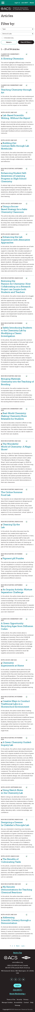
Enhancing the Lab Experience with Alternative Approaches (15, 240)
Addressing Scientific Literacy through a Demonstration (16, 920)
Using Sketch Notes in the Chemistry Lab (12, 791)
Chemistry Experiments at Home (12, 664)
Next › (18, 946)
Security (19, 999)
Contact (26, 1002)
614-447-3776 (9, 968)
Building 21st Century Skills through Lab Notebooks (15, 146)
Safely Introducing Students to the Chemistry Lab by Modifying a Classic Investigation (16, 331)
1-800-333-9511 (12, 965)
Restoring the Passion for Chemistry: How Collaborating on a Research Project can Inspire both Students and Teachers (16, 286)
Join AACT (25, 3)
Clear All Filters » (26, 42)
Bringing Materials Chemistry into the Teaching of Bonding (17, 381)
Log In (16, 3)
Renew (32, 3)
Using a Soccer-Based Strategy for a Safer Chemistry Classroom (14, 209)
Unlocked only (9, 38)
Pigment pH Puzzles (13, 558)
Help (31, 1002)
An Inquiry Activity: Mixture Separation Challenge (16, 591)
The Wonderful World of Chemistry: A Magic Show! (16, 447)
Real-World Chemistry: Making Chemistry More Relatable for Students (14, 416)
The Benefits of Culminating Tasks (11, 860)
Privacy (25, 999)
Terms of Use (11, 999)
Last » (23, 946)
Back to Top (17, 953)
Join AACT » (17, 990)
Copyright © (7, 1009)
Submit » (9, 42)
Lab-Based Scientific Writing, (15, 116)
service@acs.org (17, 962)
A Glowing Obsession (12, 58)
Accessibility (18, 1002)
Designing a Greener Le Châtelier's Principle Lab (15, 823)
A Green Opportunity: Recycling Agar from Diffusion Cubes (17, 626)
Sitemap (17, 1005)
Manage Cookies (7, 1002)
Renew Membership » (17, 994)
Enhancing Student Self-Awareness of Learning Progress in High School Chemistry (14, 177)
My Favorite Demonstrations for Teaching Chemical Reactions (16, 890)
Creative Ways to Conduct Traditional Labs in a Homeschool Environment (15, 704)
